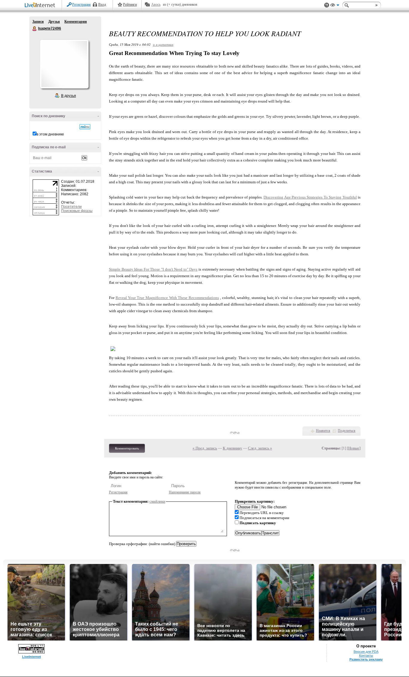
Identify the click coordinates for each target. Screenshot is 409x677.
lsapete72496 (34, 28)
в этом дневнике (50, 134)
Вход (102, 4)
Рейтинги (130, 4)
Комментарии (75, 21)
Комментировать (127, 448)
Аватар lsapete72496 (64, 64)
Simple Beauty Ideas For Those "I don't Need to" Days (153, 269)
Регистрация (81, 4)
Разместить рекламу (366, 659)
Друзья (54, 21)
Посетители (71, 207)
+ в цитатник (163, 44)
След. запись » (260, 448)
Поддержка (326, 5)
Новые (353, 448)
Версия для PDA (366, 651)
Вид (334, 6)
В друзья (68, 96)
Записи (38, 21)
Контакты (366, 655)
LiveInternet (41, 5)
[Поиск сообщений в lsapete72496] (84, 126)
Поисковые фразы (77, 211)
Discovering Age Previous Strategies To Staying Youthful (310, 197)
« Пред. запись (205, 448)
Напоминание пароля (185, 492)
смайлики (157, 501)
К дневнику (232, 448)
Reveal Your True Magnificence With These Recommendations (167, 297)
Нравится (323, 431)
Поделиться (346, 431)
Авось (155, 4)
